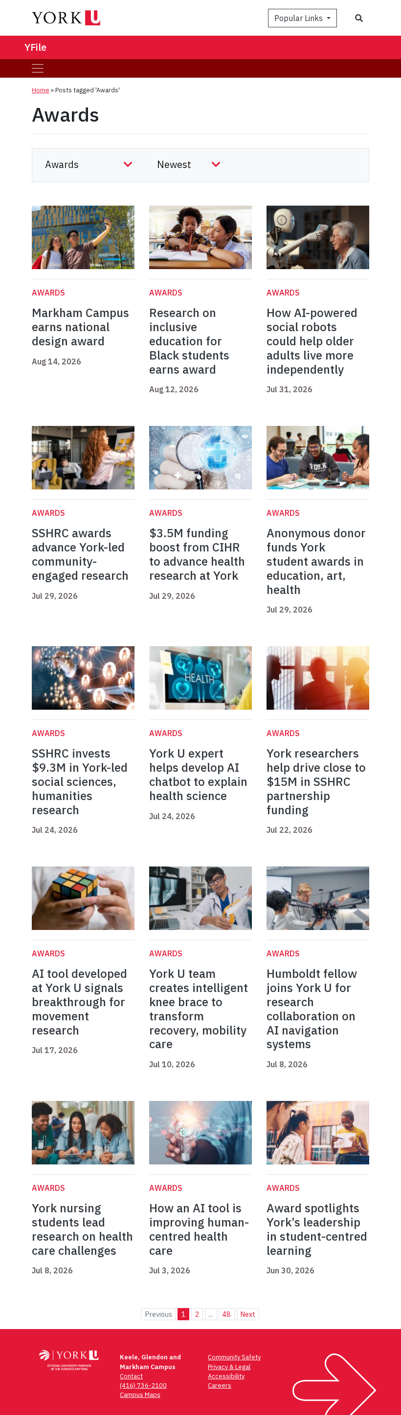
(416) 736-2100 (143, 1385)
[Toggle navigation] (37, 68)
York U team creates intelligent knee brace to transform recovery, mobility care (198, 1009)
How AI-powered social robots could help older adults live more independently (312, 341)
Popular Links (299, 18)
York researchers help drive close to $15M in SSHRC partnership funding (316, 781)
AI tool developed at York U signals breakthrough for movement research (79, 1001)
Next (247, 1314)
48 (226, 1314)
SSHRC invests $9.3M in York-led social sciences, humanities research (80, 781)
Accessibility (226, 1376)
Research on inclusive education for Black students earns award (189, 341)
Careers (219, 1385)
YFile (35, 47)
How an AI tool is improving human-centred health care (199, 1229)
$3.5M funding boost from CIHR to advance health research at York (197, 554)
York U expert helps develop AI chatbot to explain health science (198, 774)
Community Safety (234, 1357)
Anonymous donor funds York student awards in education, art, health (316, 561)
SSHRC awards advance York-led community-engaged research (80, 554)
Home (40, 90)
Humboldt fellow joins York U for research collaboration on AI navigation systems (312, 1009)
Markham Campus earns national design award (80, 327)
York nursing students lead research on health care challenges (82, 1229)
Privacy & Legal (229, 1367)
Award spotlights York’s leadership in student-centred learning (317, 1229)
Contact (131, 1376)
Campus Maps (140, 1395)
